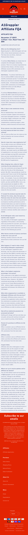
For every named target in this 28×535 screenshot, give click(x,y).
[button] (3, 9)
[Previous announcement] (2, 16)
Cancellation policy (20, 530)
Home (4, 494)
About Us (5, 481)
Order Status (6, 461)
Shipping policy (19, 528)
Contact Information (8, 484)
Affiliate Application (8, 452)
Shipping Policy (7, 465)
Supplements (6, 497)
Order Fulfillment (7, 471)
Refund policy (13, 526)
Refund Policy (6, 468)
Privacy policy (20, 526)
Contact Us (6, 500)
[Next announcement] (25, 16)
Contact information (9, 530)
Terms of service (10, 528)
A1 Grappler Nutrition (13, 524)
